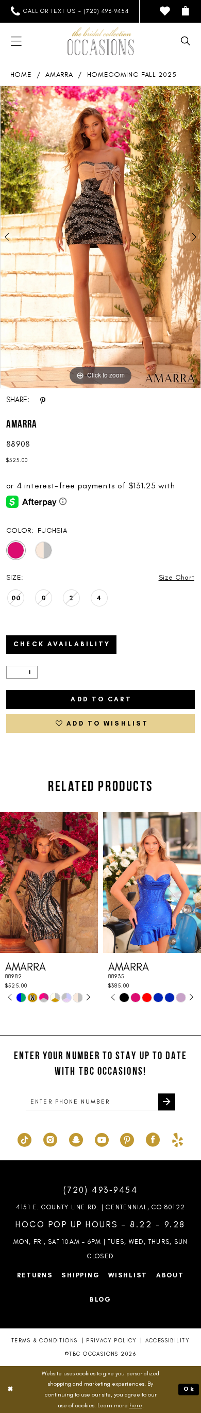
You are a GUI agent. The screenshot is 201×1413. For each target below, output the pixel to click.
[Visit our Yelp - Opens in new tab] (177, 1138)
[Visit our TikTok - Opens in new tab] (24, 1138)
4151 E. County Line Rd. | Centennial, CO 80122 (100, 1207)
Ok (189, 1389)
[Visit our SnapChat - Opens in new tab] (76, 1138)
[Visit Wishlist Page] (165, 11)
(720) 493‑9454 (100, 1190)
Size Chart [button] (177, 577)
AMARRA (59, 74)
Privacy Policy (111, 1340)
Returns (35, 1275)
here (135, 1405)
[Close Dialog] (10, 1389)
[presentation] (49, 882)
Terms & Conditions (44, 1340)
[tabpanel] (100, 237)
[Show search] (186, 41)
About (170, 1275)
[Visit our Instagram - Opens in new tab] (50, 1138)
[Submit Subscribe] (166, 1101)
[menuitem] (69, 11)
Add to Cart (101, 699)
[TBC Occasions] (101, 41)
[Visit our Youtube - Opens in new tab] (101, 1138)
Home (21, 74)
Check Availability (61, 644)
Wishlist (127, 1275)
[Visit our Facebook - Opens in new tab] (152, 1138)
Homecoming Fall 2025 (132, 74)
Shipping (80, 1275)
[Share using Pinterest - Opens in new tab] (43, 400)
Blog (100, 1299)
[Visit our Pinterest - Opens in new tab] (127, 1138)
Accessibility (167, 1340)
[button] (186, 11)
